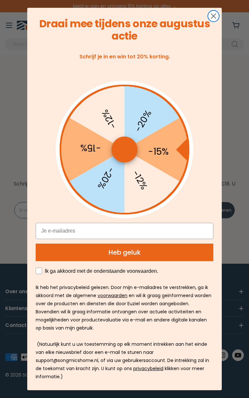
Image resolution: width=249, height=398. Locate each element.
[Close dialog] (213, 16)
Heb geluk (125, 252)
